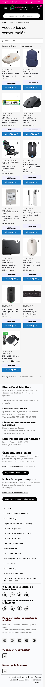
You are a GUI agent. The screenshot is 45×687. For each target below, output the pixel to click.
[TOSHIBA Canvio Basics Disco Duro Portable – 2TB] (11, 247)
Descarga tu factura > (14, 665)
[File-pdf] (4, 671)
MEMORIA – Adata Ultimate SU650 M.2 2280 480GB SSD (10, 120)
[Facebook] (4, 594)
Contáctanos (9, 563)
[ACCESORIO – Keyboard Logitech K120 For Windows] (32, 294)
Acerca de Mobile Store (13, 573)
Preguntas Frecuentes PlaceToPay (18, 523)
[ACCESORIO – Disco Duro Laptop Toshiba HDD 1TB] (11, 197)
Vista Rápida (10, 87)
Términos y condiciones (14, 543)
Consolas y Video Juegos (11, 163)
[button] (6, 8)
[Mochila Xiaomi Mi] (32, 58)
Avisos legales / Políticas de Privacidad (20, 558)
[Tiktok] (19, 594)
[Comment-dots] (4, 655)
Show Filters (10, 41)
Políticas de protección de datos (17, 533)
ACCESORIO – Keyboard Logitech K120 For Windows (31, 311)
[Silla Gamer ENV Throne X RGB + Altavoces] (11, 149)
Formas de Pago (10, 518)
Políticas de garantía (12, 528)
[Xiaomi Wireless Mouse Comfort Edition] (32, 102)
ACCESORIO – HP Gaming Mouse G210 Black (31, 166)
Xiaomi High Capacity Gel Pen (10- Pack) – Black (32, 215)
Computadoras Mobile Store (10, 213)
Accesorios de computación (7, 70)
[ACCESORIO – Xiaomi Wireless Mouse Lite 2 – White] (32, 247)
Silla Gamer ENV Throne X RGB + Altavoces (8, 168)
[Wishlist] (17, 52)
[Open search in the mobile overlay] (21, 16)
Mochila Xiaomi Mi (30, 74)
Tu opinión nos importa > (16, 649)
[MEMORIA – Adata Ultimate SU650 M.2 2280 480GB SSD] (11, 102)
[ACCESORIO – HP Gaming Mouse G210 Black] (32, 149)
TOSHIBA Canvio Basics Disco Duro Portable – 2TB (9, 265)
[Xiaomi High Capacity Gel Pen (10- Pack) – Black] (32, 197)
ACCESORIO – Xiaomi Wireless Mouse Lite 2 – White (32, 265)
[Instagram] (12, 594)
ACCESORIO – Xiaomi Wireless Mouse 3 (10, 75)
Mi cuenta (8, 508)
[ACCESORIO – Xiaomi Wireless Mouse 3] (11, 58)
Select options (32, 82)
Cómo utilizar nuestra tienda (16, 513)
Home (4, 22)
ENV (3, 160)
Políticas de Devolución (13, 538)
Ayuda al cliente (10, 548)
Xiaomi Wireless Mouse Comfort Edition (29, 120)
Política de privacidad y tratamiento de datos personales (20, 579)
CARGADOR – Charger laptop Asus (11, 357)
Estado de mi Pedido (12, 553)
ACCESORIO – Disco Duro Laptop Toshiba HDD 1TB (10, 218)
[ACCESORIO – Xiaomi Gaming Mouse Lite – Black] (11, 294)
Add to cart (11, 83)
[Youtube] (26, 594)
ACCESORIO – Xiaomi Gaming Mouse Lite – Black (10, 311)
